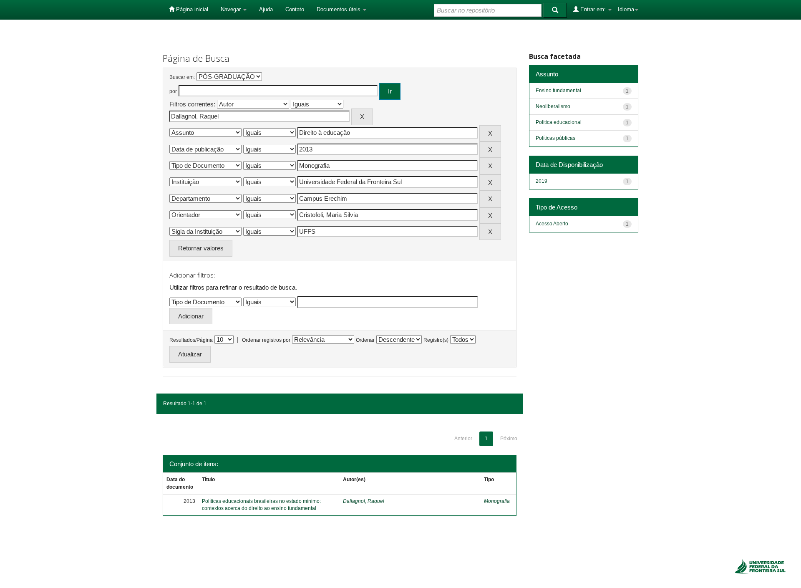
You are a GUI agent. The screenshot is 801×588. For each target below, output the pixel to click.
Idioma (626, 9)
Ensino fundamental (558, 90)
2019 (541, 181)
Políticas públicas (555, 138)
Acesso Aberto (552, 224)
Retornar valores (201, 248)
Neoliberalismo (553, 106)
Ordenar (365, 340)
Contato (294, 9)
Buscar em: (182, 77)
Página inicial (191, 9)
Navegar (231, 9)
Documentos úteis (339, 9)
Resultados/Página (191, 340)
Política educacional (559, 122)
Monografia (497, 501)
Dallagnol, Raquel (363, 501)
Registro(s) (435, 340)
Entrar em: (593, 9)
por (173, 91)
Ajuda (266, 9)
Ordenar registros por (266, 340)
